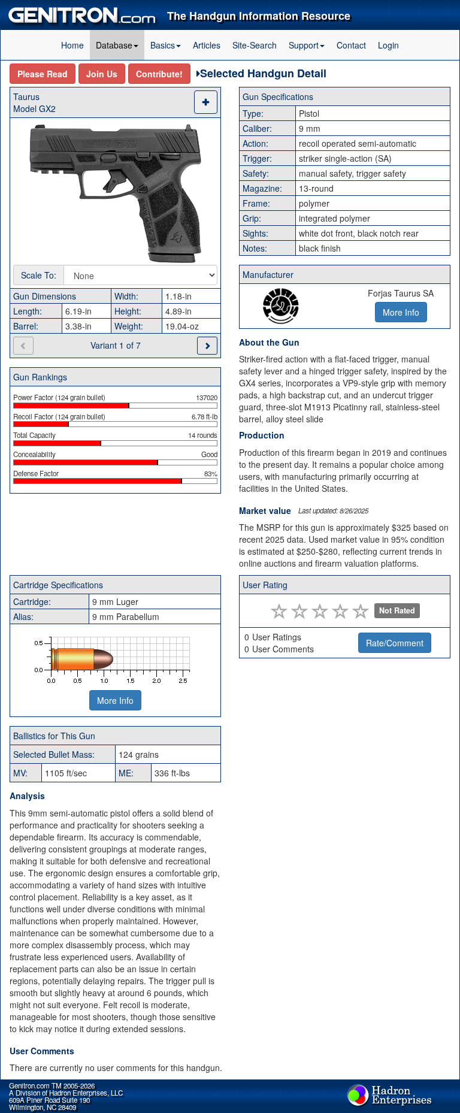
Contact (351, 45)
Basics (162, 45)
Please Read (42, 74)
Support (304, 45)
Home (72, 45)
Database (114, 45)
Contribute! (159, 74)
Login (388, 45)
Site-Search (254, 45)
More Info (115, 700)
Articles (206, 45)
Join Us (101, 74)
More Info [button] (401, 312)
